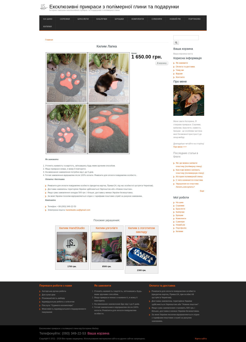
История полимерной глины (189, 176)
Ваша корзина (98, 333)
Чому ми (180, 70)
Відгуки (179, 74)
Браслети (83, 19)
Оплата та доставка (185, 66)
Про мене (178, 147)
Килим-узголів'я (107, 228)
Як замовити (182, 63)
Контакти (180, 77)
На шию (47, 19)
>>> (185, 147)
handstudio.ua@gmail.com (78, 210)
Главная (49, 40)
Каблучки (101, 19)
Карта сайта (201, 338)
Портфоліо (194, 19)
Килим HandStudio (72, 228)
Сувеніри (157, 19)
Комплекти (138, 19)
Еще (202, 191)
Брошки (119, 19)
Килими (47, 26)
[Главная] (44, 9)
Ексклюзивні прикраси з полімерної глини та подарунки (114, 6)
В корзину (162, 63)
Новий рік (175, 19)
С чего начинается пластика (189, 180)
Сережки (65, 19)
